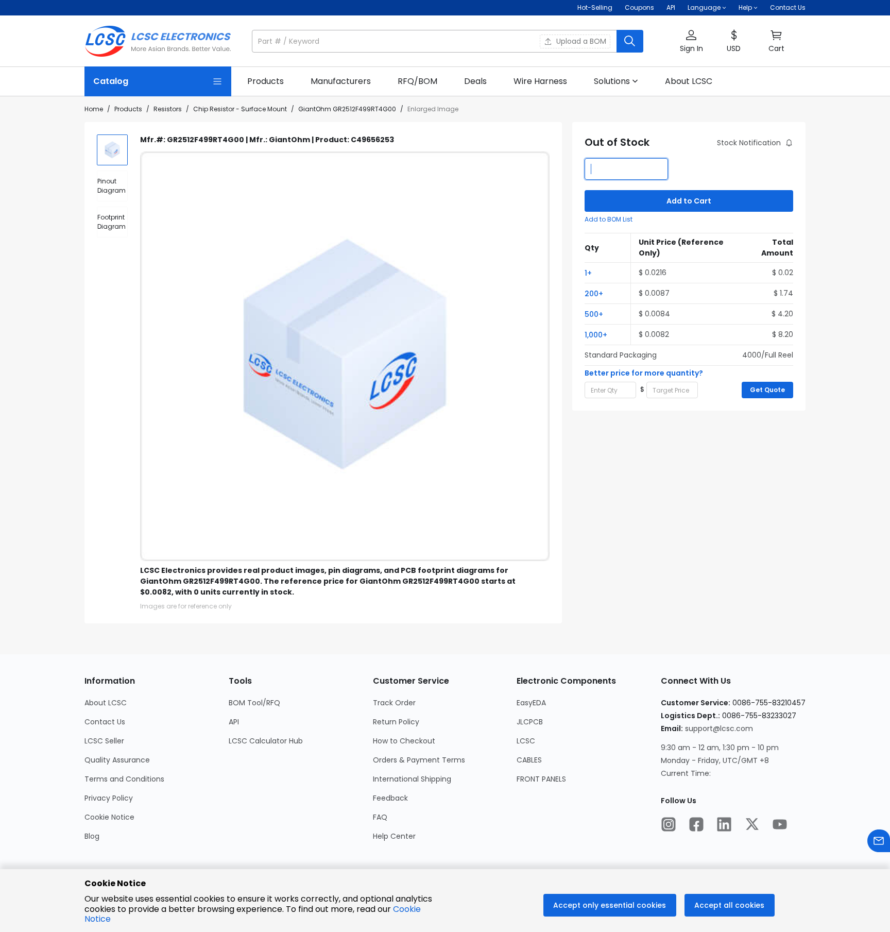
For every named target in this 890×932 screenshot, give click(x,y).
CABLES (529, 760)
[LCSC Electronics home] (157, 41)
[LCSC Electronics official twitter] (752, 825)
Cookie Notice (109, 817)
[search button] (630, 41)
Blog (91, 836)
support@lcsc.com (719, 728)
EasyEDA (531, 703)
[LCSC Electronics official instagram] (668, 825)
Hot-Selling (594, 7)
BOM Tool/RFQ (254, 703)
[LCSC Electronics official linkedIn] (724, 825)
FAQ (380, 817)
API (670, 7)
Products (128, 109)
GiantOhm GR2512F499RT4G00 (347, 109)
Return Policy (396, 722)
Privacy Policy (108, 798)
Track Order (394, 703)
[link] (265, 81)
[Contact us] (878, 842)
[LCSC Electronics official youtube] (780, 825)
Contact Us (788, 7)
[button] (447, 41)
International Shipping (412, 779)
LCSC (526, 741)
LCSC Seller (104, 741)
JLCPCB (530, 722)
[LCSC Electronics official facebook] (696, 825)
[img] (112, 149)
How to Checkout (404, 741)
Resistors (167, 109)
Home (93, 109)
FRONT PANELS (541, 779)
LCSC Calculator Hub (266, 741)
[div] (112, 186)
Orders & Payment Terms (419, 760)
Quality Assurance (117, 760)
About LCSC (105, 703)
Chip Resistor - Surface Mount (240, 109)
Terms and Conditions (124, 779)
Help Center (394, 836)
